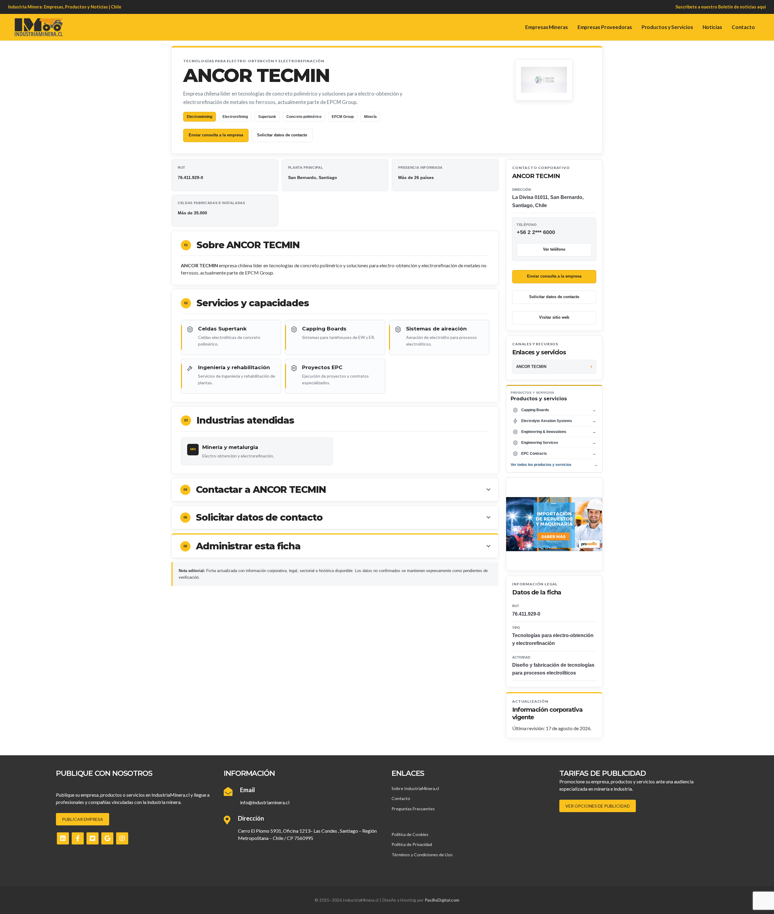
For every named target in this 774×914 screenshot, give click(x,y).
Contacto (743, 27)
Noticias (712, 27)
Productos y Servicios (667, 27)
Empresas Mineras (546, 27)
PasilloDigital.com (442, 900)
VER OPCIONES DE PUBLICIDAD (597, 805)
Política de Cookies (410, 834)
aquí (761, 6)
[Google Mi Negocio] (107, 838)
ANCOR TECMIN (531, 366)
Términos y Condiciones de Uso (422, 854)
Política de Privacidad (412, 844)
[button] (335, 490)
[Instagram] (122, 838)
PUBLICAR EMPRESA (82, 819)
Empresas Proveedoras (604, 27)
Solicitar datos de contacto (282, 135)
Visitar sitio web (554, 317)
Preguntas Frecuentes (413, 808)
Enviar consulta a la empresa (216, 135)
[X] (92, 838)
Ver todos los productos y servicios (554, 465)
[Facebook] (78, 838)
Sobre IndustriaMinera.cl (415, 788)
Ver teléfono (554, 249)
